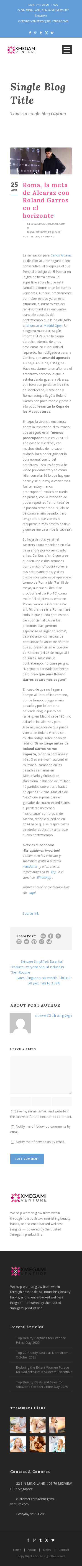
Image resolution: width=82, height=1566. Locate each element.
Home (17, 1550)
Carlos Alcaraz (61, 255)
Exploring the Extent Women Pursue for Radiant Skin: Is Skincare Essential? (44, 1369)
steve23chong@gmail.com (46, 223)
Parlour (54, 232)
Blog (30, 232)
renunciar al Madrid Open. (44, 325)
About (32, 1550)
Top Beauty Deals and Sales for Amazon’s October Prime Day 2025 (42, 1384)
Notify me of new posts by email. (40, 1142)
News (47, 1550)
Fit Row (41, 232)
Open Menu (67, 49)
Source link (31, 913)
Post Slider (31, 236)
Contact (64, 1550)
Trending (48, 236)
